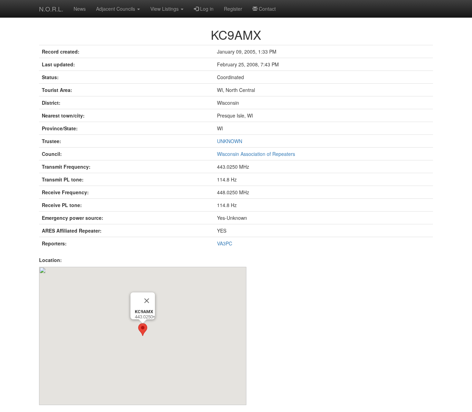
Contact (266, 8)
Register (233, 8)
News (80, 8)
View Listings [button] (165, 8)
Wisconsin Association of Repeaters (256, 153)
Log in (206, 8)
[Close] (147, 300)
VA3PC (224, 243)
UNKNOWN (229, 141)
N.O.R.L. (51, 8)
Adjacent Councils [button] (116, 8)
